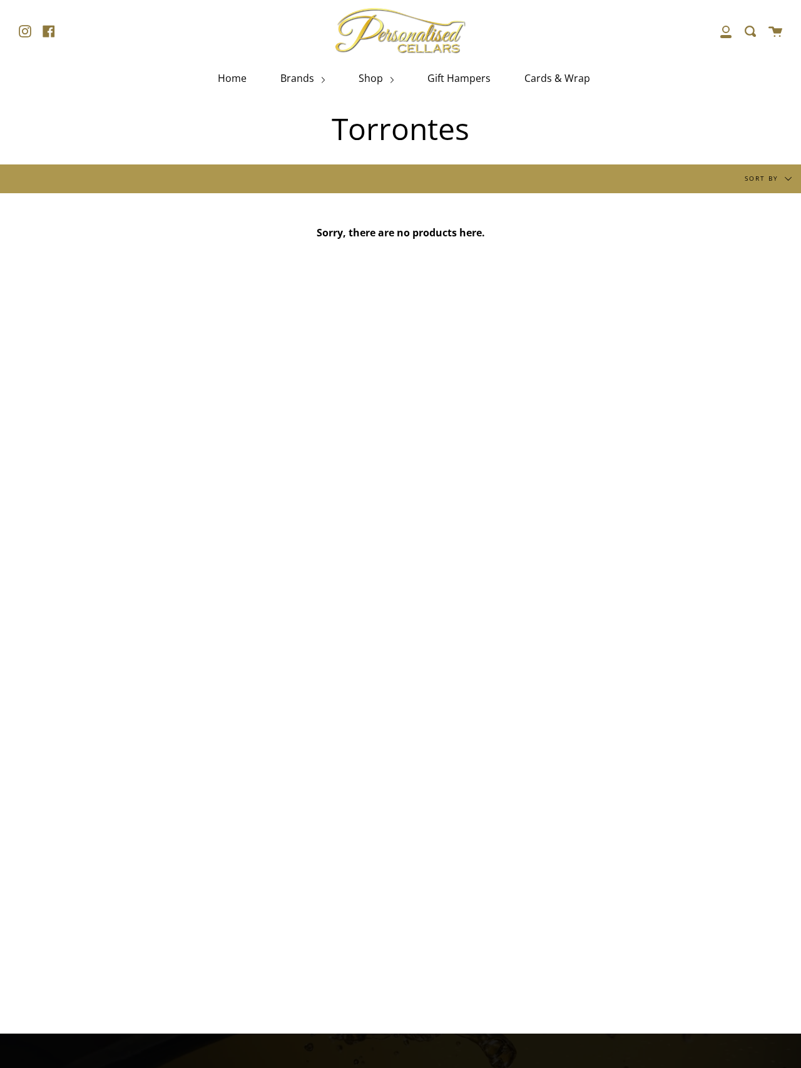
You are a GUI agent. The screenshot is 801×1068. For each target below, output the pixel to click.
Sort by (763, 177)
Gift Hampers (459, 78)
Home (232, 78)
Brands (298, 78)
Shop (372, 78)
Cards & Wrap (557, 78)
